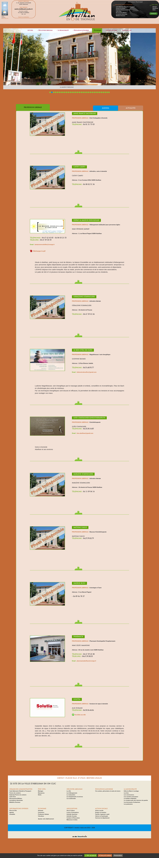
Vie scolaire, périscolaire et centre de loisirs (107, 791)
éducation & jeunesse (81, 30)
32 (107, 92)
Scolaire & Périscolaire (73, 818)
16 (77, 92)
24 (92, 92)
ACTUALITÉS (130, 108)
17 (79, 92)
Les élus (126, 793)
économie (97, 30)
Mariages (155, 6)
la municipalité (63, 30)
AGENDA (105, 108)
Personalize (118, 855)
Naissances (155, 8)
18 (81, 92)
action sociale (111, 30)
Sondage (153, 13)
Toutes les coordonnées (23, 17)
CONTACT (60, 778)
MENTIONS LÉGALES (94, 778)
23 (90, 92)
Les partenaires (128, 804)
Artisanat (40, 810)
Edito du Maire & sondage (131, 791)
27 (98, 92)
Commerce (41, 812)
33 (109, 92)
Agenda (11, 812)
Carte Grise (118, 11)
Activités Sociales (72, 816)
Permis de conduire (120, 8)
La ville (69, 791)
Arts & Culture (71, 810)
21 (87, 92)
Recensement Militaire (121, 12)
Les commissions (129, 795)
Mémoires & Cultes (72, 819)
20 (85, 92)
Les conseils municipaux (131, 796)
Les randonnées (71, 798)
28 (99, 92)
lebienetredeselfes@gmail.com (86, 372)
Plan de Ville (13, 810)
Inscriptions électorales (121, 14)
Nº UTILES (81, 778)
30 (103, 92)
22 (88, 92)
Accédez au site (80, 715)
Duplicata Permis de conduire (123, 9)
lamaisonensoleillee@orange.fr (45, 244)
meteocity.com (5, 18)
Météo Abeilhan (3, 17)
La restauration (71, 795)
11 (68, 92)
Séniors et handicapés (101, 816)
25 (94, 92)
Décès (154, 9)
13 (72, 92)
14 (74, 92)
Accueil (30, 30)
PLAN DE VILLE (71, 778)
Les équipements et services (75, 796)
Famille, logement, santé (102, 814)
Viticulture (41, 816)
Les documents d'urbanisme (132, 802)
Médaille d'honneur (120, 15)
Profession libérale (43, 814)
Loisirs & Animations (73, 812)
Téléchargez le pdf (39, 251)
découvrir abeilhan (45, 30)
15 (76, 92)
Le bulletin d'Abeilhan (130, 798)
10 (66, 92)
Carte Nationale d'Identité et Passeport (125, 6)
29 (101, 92)
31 (105, 92)
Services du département (102, 818)
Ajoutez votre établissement (46, 819)
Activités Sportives (72, 814)
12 (70, 92)
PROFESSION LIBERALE (33, 107)
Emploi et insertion (100, 812)
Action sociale (99, 810)
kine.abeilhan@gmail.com (85, 433)
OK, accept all (91, 855)
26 (96, 92)
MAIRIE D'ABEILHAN (81, 827)
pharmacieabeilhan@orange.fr (86, 661)
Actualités (12, 814)
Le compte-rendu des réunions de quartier (136, 800)
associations (126, 30)
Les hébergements (72, 793)
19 (83, 92)
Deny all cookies (105, 855)
